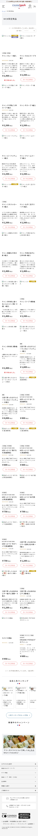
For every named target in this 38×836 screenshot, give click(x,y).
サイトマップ (22, 824)
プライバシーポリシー (9, 824)
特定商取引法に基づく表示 (18, 821)
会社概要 (5, 821)
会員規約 (30, 824)
